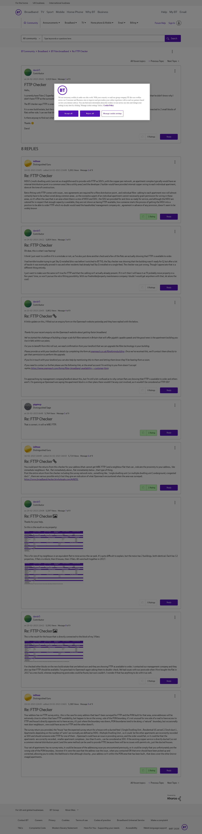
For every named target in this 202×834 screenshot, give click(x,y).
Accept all (68, 113)
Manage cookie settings (112, 113)
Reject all (90, 113)
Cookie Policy (109, 105)
